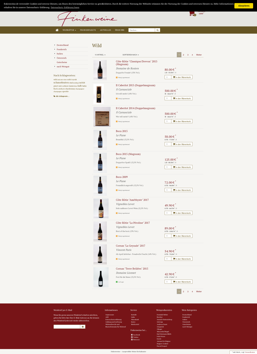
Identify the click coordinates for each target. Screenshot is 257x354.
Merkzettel (135, 324)
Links (133, 317)
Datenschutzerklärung (113, 319)
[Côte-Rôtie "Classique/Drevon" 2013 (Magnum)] (100, 70)
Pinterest (136, 340)
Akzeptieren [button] (243, 5)
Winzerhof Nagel (163, 332)
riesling (76, 83)
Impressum (109, 315)
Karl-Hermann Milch (164, 334)
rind (71, 82)
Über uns (119, 30)
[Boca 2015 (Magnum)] (100, 163)
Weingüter (69, 30)
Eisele (159, 339)
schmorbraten (61, 82)
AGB (107, 317)
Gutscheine (62, 62)
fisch (56, 88)
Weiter (199, 54)
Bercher (159, 317)
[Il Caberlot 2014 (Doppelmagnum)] (102, 117)
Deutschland (62, 45)
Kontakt (134, 315)
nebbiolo (65, 86)
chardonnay (70, 88)
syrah (74, 79)
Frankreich (62, 49)
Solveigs (160, 322)
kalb (80, 85)
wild (55, 79)
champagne (58, 91)
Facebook (136, 335)
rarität (82, 82)
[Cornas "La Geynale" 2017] (100, 254)
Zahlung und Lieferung (113, 322)
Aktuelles (105, 30)
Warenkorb (135, 319)
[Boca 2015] (100, 140)
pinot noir (58, 86)
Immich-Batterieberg (164, 319)
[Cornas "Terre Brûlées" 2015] (101, 277)
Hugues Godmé (162, 344)
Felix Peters (161, 336)
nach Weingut (63, 66)
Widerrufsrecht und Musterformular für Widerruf (115, 325)
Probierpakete (88, 30)
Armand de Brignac (164, 341)
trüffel (69, 80)
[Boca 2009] (100, 185)
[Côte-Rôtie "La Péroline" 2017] (100, 231)
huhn (84, 86)
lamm (71, 86)
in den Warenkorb (183, 77)
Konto (133, 322)
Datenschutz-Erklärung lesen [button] (65, 7)
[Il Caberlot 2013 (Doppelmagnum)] (98, 94)
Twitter (135, 337)
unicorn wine (62, 80)
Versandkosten (250, 352)
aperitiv (65, 91)
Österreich (61, 58)
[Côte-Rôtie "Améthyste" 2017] (101, 208)
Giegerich (160, 327)
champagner (79, 89)
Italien (60, 53)
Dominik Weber (162, 315)
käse (76, 86)
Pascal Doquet (162, 346)
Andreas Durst (162, 324)
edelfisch (61, 89)
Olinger (159, 329)
